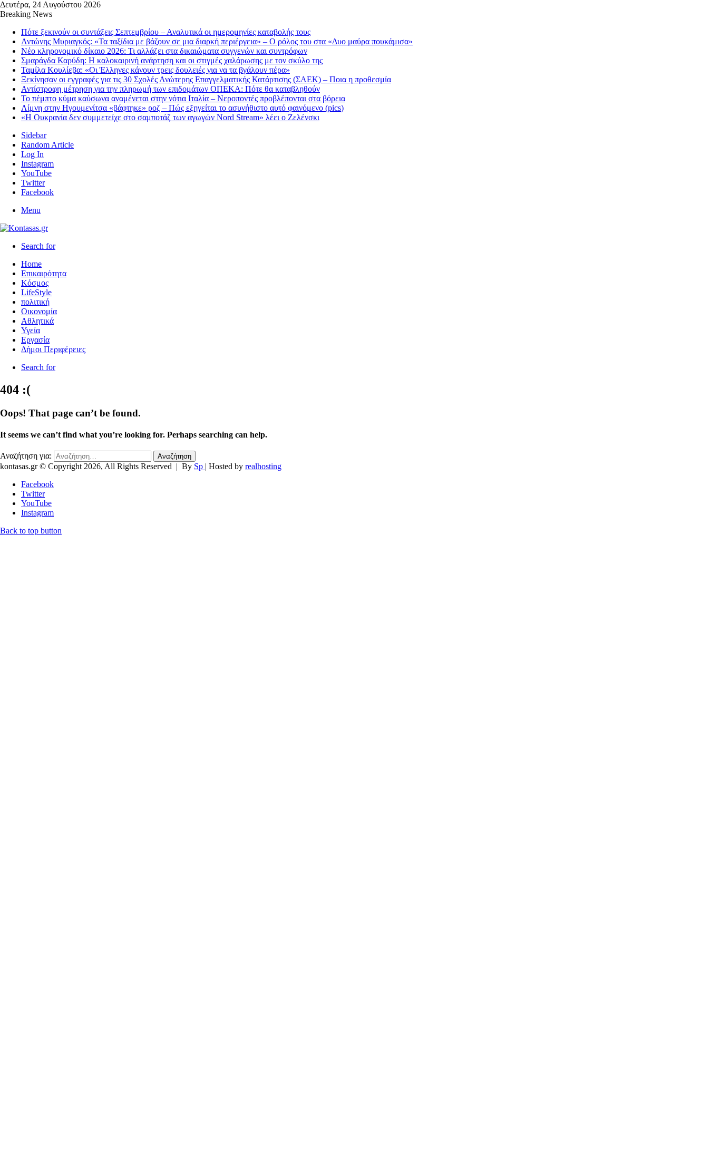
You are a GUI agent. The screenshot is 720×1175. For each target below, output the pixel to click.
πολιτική (35, 301)
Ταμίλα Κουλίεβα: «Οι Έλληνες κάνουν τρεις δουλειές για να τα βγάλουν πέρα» (155, 69)
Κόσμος (34, 282)
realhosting (263, 466)
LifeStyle (36, 292)
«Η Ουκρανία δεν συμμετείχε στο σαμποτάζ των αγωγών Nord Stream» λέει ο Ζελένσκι (170, 117)
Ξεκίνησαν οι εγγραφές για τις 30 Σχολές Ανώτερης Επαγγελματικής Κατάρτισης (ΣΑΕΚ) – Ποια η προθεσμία (206, 79)
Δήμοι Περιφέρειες (53, 349)
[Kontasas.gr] (24, 228)
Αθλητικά (37, 320)
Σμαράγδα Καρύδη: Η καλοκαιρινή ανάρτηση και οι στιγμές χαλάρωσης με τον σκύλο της (172, 60)
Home (31, 263)
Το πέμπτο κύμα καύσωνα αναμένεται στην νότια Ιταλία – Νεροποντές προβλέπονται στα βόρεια (183, 98)
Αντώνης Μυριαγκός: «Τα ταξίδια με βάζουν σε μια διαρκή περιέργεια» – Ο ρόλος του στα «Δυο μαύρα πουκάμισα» (217, 41)
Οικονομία (39, 311)
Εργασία (35, 339)
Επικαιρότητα (43, 273)
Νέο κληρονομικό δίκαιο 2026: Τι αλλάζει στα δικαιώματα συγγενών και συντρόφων (164, 50)
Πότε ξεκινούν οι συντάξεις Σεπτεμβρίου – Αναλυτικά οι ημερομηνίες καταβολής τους (165, 31)
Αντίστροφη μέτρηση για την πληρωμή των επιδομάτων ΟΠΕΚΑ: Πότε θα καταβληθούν (170, 88)
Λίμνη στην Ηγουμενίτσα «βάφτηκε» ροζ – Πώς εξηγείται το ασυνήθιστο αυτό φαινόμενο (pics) (182, 107)
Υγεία (30, 330)
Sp (199, 466)
